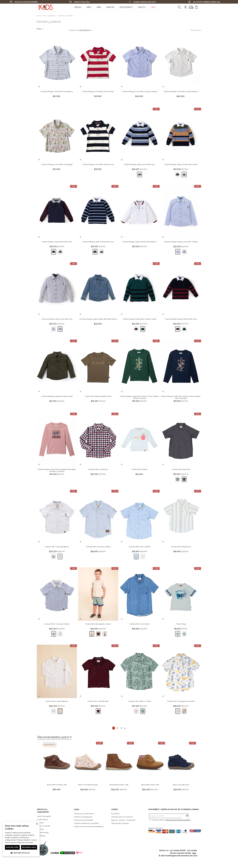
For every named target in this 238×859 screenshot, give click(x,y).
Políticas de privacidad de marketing (178, 820)
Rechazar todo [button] (29, 847)
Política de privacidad (25, 842)
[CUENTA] (185, 7)
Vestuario (52, 16)
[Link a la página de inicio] (39, 15)
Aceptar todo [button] (12, 847)
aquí (194, 853)
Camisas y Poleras (65, 16)
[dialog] (21, 839)
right (124, 728)
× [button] (37, 824)
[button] (46, 86)
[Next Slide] (70, 86)
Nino (44, 16)
